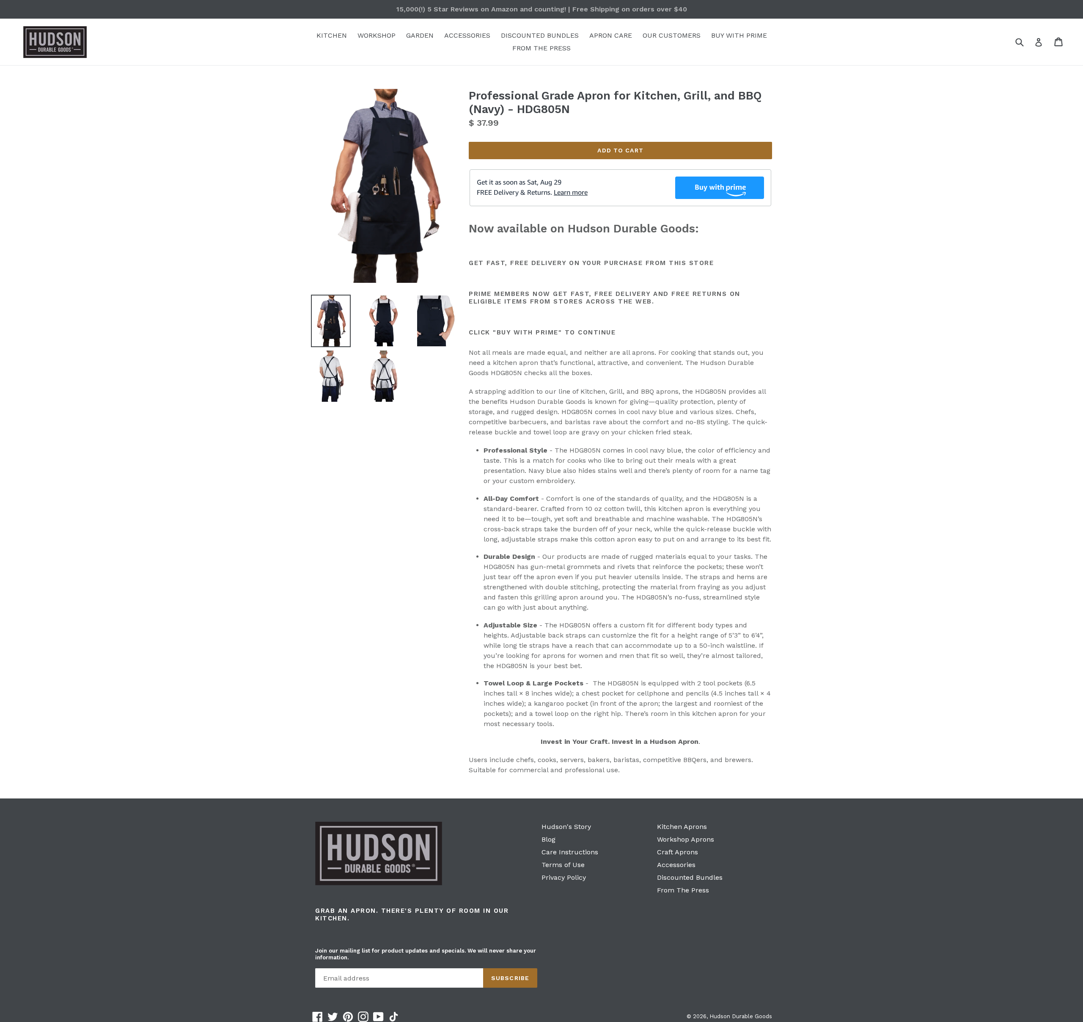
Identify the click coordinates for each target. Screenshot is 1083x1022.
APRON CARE (610, 35)
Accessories (676, 865)
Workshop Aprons (685, 839)
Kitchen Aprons (682, 827)
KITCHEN (331, 35)
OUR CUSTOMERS (672, 35)
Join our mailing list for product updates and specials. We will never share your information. (425, 954)
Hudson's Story (566, 827)
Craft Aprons (677, 852)
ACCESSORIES (467, 35)
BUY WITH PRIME (739, 35)
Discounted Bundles (690, 877)
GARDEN (420, 35)
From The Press (683, 890)
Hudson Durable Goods (740, 1016)
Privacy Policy (564, 877)
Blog (548, 839)
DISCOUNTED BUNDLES (540, 35)
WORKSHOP (376, 35)
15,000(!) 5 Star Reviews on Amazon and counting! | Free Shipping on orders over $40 (541, 9)
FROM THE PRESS (541, 48)
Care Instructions (570, 852)
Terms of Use (563, 865)
